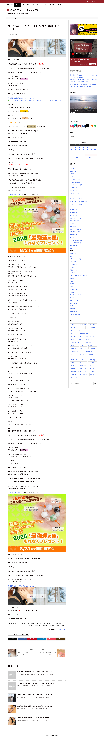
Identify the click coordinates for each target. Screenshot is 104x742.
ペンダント (73, 210)
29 (75, 155)
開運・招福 (74, 311)
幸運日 (37, 623)
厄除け (73, 226)
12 (91, 149)
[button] (72, 104)
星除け (83, 365)
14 (71, 151)
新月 (82, 363)
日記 (72, 273)
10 (83, 149)
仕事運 (74, 345)
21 (71, 153)
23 (79, 153)
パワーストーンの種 (29, 623)
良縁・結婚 (74, 303)
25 (87, 153)
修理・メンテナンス (76, 218)
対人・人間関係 (75, 243)
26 (91, 153)
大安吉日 (83, 348)
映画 (72, 278)
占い (72, 223)
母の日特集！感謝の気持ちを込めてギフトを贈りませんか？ (34, 672)
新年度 (74, 363)
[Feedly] (97, 1)
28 (71, 155)
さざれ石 (91, 325)
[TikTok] (85, 1)
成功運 (72, 256)
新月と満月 (43, 623)
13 (95, 149)
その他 (72, 176)
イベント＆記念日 (76, 182)
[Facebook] (90, 1)
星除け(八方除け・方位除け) (78, 275)
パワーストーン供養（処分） (78, 201)
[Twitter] (92, 1)
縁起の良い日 (76, 371)
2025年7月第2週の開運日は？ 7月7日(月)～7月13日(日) (33, 717)
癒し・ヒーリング (75, 295)
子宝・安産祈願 (75, 232)
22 (75, 153)
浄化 (72, 284)
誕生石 (72, 306)
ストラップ (51, 623)
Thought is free (60, 738)
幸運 (82, 360)
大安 (50, 625)
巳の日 (74, 360)
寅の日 (74, 357)
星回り (74, 365)
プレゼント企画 (76, 339)
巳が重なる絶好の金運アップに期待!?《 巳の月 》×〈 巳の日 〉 (36, 683)
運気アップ (89, 371)
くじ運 (83, 325)
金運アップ (83, 374)
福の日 (83, 368)
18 (87, 151)
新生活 (72, 267)
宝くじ (72, 237)
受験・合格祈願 (75, 229)
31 (83, 155)
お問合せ (73, 168)
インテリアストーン (76, 185)
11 (87, 149)
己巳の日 (92, 357)
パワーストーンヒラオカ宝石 (79, 333)
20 (95, 151)
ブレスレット (36, 625)
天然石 (74, 354)
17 (83, 151)
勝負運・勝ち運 (74, 221)
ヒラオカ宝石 (61, 629)
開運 (92, 374)
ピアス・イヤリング (76, 204)
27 (95, 153)
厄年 (82, 345)
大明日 (92, 348)
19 (91, 151)
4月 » (90, 157)
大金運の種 (75, 351)
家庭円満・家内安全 (76, 240)
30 (79, 155)
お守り (17, 18)
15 (75, 151)
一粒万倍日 (75, 342)
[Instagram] (83, 1)
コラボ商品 (73, 187)
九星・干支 (74, 212)
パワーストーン (19, 623)
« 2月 (76, 157)
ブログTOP (10, 18)
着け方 (72, 297)
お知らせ (73, 174)
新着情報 (73, 270)
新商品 (73, 261)
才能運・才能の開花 (76, 259)
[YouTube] (88, 1)
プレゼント (44, 625)
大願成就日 (88, 351)
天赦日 (53, 625)
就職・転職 (74, 245)
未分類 (72, 281)
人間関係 (89, 342)
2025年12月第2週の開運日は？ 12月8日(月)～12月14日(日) (34, 695)
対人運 (83, 357)
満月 (63, 625)
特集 (72, 292)
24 (83, 153)
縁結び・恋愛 (74, 300)
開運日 (74, 377)
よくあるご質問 (75, 179)
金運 (72, 308)
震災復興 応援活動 (75, 314)
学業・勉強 (74, 234)
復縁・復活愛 (74, 253)
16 (79, 151)
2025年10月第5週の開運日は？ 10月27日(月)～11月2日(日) (34, 706)
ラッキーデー (89, 339)
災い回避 (73, 289)
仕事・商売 (74, 215)
